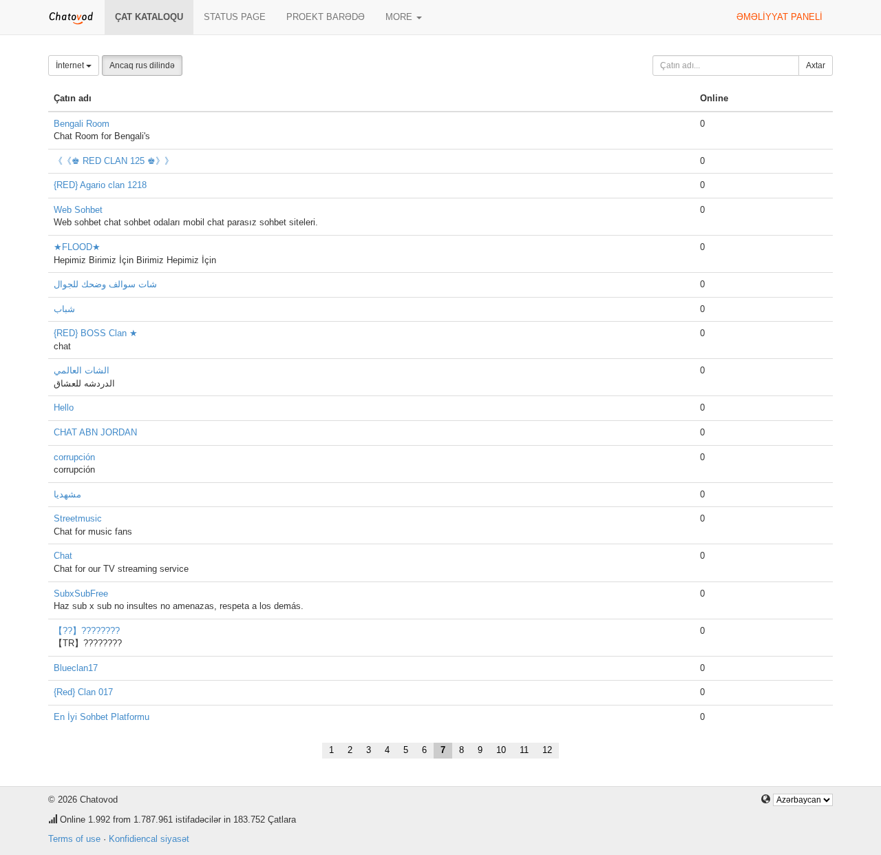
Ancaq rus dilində (142, 65)
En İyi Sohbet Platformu (101, 717)
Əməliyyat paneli (779, 17)
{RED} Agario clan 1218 (100, 185)
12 (547, 750)
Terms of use (74, 839)
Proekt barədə (325, 17)
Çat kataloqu (149, 17)
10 (501, 750)
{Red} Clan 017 (83, 692)
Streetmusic (78, 518)
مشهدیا (67, 494)
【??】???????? (87, 631)
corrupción (74, 457)
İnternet (71, 65)
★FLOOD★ (77, 247)
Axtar (815, 65)
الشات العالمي (81, 370)
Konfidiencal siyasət (149, 839)
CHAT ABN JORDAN (95, 432)
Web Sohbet (78, 210)
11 (524, 750)
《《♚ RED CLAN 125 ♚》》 (113, 161)
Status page (235, 17)
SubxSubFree (81, 593)
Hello (64, 407)
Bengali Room (81, 124)
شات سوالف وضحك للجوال (105, 284)
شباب (64, 309)
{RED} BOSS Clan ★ (96, 333)
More (400, 17)
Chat (63, 555)
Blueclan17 (76, 668)
